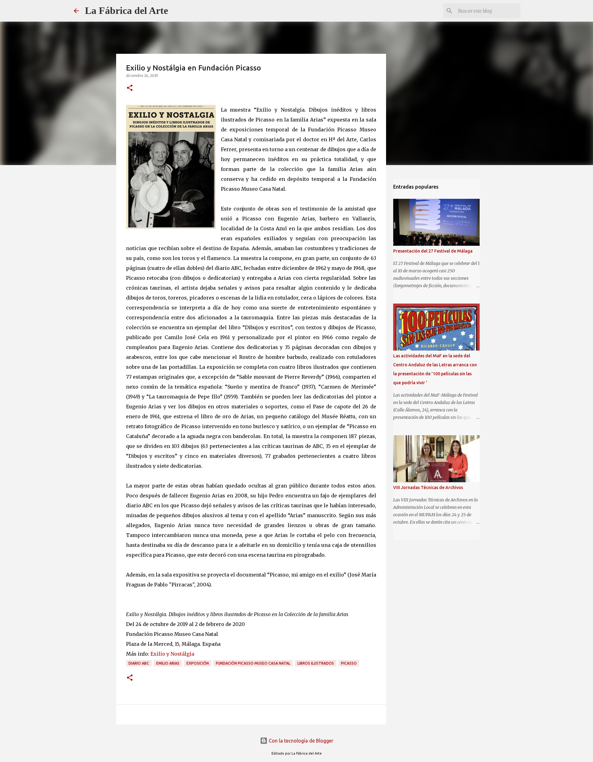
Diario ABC (138, 663)
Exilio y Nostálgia (172, 654)
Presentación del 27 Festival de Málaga (433, 251)
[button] (129, 88)
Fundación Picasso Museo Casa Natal (253, 663)
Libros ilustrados (315, 663)
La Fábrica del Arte (126, 10)
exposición (198, 663)
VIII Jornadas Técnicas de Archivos (428, 487)
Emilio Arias (167, 663)
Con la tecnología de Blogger (300, 740)
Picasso (349, 663)
